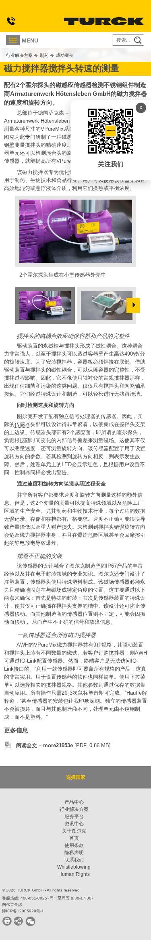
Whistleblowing (74, 867)
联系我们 (74, 860)
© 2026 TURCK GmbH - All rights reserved (41, 890)
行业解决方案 (19, 55)
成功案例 (65, 55)
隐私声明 (74, 852)
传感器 (22, 424)
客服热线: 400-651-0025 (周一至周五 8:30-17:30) (47, 898)
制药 (44, 55)
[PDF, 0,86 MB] (63, 745)
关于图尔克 (74, 831)
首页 (74, 838)
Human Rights (74, 874)
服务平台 (74, 816)
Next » (133, 305)
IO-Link (28, 661)
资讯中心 (74, 824)
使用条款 (74, 845)
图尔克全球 (12, 904)
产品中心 (74, 802)
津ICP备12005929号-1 (23, 911)
